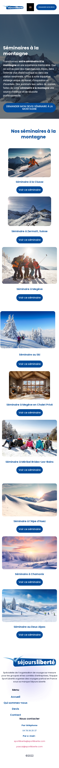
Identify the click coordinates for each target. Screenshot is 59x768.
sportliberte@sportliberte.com (29, 741)
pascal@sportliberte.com (29, 746)
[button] (46, 7)
